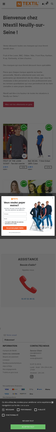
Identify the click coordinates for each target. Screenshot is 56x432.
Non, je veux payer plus (14, 232)
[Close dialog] (53, 198)
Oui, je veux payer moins (14, 228)
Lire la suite (24, 405)
